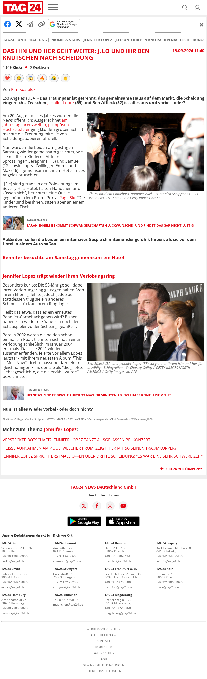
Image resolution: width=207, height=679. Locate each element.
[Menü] (53, 7)
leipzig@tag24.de (168, 561)
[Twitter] (83, 505)
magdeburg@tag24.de (120, 613)
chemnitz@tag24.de (67, 561)
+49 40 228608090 (14, 608)
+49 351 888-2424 (117, 556)
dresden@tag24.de (118, 561)
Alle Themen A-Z (103, 635)
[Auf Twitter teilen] (19, 24)
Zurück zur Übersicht (183, 469)
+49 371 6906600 (65, 556)
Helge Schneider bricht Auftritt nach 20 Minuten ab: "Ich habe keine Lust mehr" (99, 395)
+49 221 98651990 (169, 582)
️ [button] (7, 78)
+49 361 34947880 (14, 582)
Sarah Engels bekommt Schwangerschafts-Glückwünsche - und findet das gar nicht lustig (110, 225)
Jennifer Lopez (98, 40)
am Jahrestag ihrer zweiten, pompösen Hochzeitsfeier (36, 124)
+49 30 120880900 (14, 556)
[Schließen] (201, 24)
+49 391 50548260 (118, 608)
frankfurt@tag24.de (118, 587)
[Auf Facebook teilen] (8, 24)
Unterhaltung (32, 40)
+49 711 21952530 (66, 582)
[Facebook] (96, 505)
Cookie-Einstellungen (103, 671)
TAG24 (8, 40)
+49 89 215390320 (66, 600)
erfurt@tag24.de (12, 587)
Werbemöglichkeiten (104, 629)
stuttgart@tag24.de (66, 587)
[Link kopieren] (42, 24)
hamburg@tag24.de (15, 613)
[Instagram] (110, 505)
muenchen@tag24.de (68, 604)
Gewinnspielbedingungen (103, 665)
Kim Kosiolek (23, 89)
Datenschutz (104, 653)
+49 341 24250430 (169, 556)
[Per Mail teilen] (30, 24)
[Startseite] (23, 7)
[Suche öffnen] (185, 7)
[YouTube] (123, 505)
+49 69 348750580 (118, 582)
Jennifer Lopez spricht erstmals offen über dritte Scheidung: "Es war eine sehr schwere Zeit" (103, 456)
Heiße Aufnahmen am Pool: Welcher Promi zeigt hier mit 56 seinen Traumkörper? (89, 448)
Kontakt (103, 641)
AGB (103, 659)
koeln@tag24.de (167, 587)
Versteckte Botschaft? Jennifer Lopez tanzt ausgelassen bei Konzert (76, 440)
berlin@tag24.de (12, 561)
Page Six (67, 197)
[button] (197, 7)
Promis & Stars (65, 40)
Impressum (103, 647)
